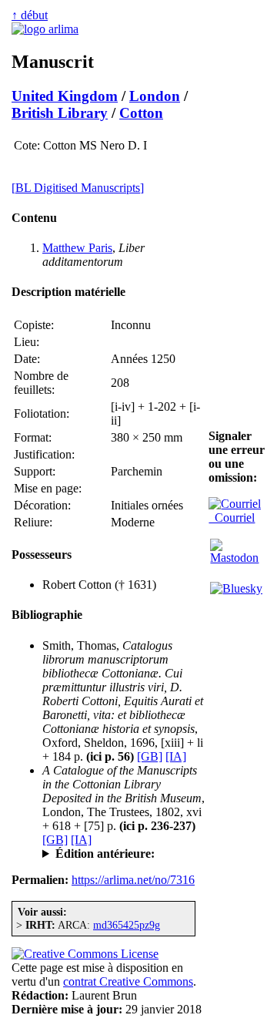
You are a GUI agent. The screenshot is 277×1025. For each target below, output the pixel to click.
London (154, 96)
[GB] (149, 756)
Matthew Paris (77, 247)
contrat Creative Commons (128, 981)
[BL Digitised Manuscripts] (78, 187)
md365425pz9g (126, 925)
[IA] (175, 756)
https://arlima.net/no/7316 (133, 879)
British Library (60, 113)
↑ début (30, 15)
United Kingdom (65, 96)
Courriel (232, 517)
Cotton (141, 113)
